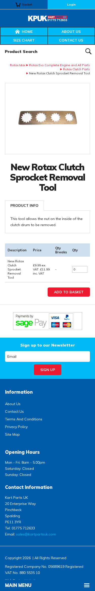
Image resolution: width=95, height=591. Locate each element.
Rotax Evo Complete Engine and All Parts (59, 65)
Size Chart (24, 40)
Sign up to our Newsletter (47, 345)
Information (19, 392)
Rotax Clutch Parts (76, 69)
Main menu (18, 585)
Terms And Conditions (23, 419)
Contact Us (71, 40)
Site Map (12, 434)
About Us (71, 31)
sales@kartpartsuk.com (36, 534)
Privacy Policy (16, 426)
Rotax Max (17, 65)
